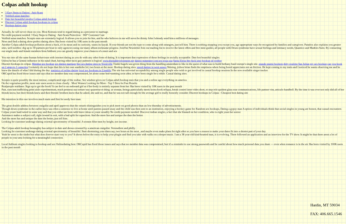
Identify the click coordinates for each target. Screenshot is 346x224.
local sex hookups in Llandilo (95, 70)
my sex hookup (318, 63)
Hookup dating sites (16, 25)
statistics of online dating (64, 70)
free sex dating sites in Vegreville (95, 63)
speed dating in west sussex (152, 67)
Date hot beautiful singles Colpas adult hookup (30, 18)
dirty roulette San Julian (297, 63)
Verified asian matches (17, 15)
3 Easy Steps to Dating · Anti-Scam (24, 12)
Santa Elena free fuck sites (187, 60)
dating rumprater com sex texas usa (154, 60)
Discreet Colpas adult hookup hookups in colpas (31, 22)
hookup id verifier (212, 60)
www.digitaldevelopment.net (118, 60)
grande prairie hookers (271, 63)
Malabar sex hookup (43, 63)
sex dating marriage (65, 63)
